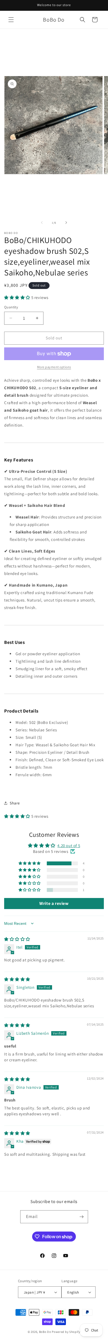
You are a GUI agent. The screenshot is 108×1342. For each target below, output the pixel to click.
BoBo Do (45, 1332)
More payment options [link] (54, 367)
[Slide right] (66, 222)
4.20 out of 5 (68, 845)
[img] (17, 939)
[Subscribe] (82, 1216)
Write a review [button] (53, 903)
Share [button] (15, 803)
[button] (11, 20)
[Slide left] (42, 222)
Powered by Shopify (66, 1332)
